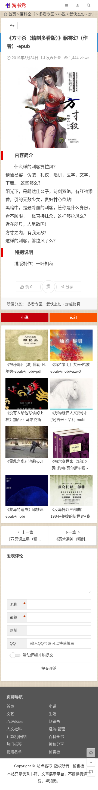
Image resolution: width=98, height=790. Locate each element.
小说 (62, 14)
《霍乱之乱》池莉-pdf (24, 461)
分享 (69, 287)
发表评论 (53, 58)
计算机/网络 (17, 736)
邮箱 (18, 617)
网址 (13, 630)
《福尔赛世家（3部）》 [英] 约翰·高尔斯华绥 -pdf (69, 468)
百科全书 (27, 14)
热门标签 (14, 744)
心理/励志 (15, 721)
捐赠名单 (14, 752)
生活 (52, 714)
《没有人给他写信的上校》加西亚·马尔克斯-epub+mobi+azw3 (24, 419)
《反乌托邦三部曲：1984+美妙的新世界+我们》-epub (70, 516)
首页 (12, 14)
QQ (13, 643)
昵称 (18, 604)
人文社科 (14, 729)
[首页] (91, 752)
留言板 (54, 752)
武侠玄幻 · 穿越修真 (63, 304)
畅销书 (54, 721)
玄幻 (73, 317)
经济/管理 (57, 729)
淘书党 (19, 5)
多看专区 (46, 14)
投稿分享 (56, 744)
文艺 (10, 714)
